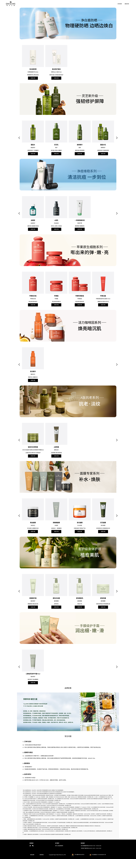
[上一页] (19, 138)
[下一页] (116, 138)
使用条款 (42, 854)
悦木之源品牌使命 (59, 845)
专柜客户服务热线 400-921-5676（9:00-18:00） (91, 848)
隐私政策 (32, 854)
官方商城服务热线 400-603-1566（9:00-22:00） (91, 845)
